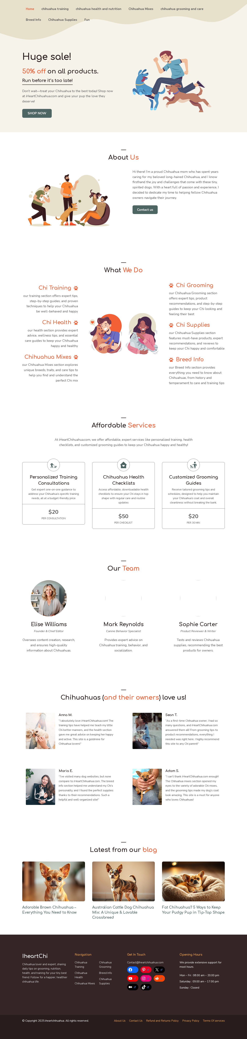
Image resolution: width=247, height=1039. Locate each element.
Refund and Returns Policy (162, 1021)
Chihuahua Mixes (141, 9)
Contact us (145, 210)
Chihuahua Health (81, 975)
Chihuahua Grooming (105, 965)
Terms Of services (214, 1021)
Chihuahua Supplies (62, 20)
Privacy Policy (190, 1021)
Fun (87, 20)
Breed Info (33, 20)
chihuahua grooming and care (182, 9)
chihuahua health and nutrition (98, 9)
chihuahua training (55, 9)
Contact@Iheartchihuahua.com (145, 962)
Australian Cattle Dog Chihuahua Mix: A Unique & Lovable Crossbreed (123, 912)
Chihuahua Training (81, 965)
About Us (119, 1021)
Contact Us (135, 1021)
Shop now (37, 113)
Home (30, 9)
